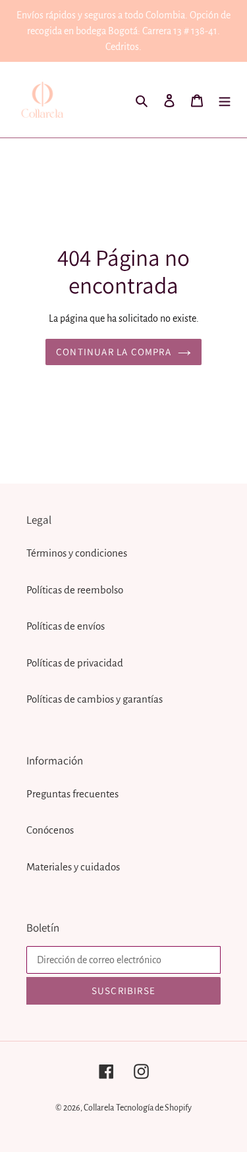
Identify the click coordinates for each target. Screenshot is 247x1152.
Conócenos (50, 830)
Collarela (99, 1108)
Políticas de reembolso (74, 589)
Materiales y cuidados (73, 866)
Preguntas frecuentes (72, 793)
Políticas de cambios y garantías (94, 699)
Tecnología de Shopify (154, 1108)
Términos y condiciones (76, 553)
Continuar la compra (113, 351)
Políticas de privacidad (74, 662)
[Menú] (224, 100)
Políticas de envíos (65, 626)
